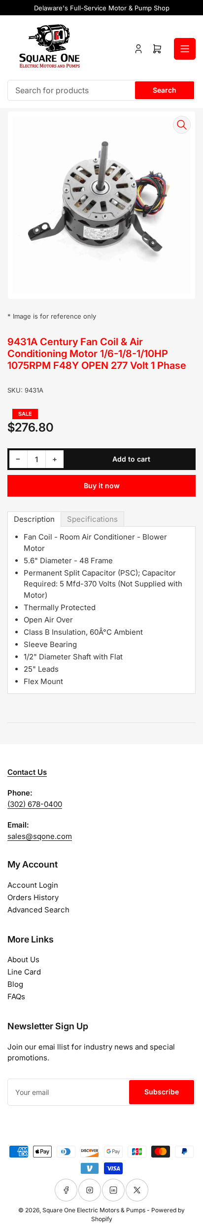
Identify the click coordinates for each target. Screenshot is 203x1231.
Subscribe (161, 1091)
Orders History (33, 897)
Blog (15, 984)
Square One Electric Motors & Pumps (93, 1210)
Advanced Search (38, 909)
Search (164, 90)
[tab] (34, 519)
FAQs (16, 996)
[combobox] (101, 90)
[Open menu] (185, 49)
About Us (23, 959)
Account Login (32, 885)
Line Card (24, 972)
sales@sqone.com (39, 836)
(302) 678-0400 (34, 804)
